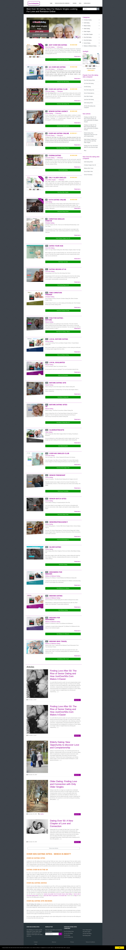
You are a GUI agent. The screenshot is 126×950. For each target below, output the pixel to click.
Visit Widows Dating (63, 610)
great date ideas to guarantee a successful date (55, 895)
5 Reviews (58, 113)
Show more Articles (53, 848)
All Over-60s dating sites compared (89, 106)
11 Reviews (60, 69)
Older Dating (87, 28)
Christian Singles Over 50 (90, 165)
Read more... (77, 699)
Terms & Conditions (90, 942)
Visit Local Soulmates (63, 375)
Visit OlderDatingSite (63, 445)
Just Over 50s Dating (89, 99)
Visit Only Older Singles (63, 192)
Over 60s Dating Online (89, 80)
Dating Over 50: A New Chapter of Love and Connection (61, 823)
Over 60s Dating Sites (34, 3)
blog (75, 895)
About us (54, 942)
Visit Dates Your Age (63, 261)
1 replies (42, 814)
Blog (80, 3)
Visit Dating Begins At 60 (63, 285)
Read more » (77, 56)
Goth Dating (86, 22)
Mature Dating (87, 25)
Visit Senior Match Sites (63, 514)
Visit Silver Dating (63, 564)
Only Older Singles (88, 34)
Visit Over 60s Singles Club (63, 467)
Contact (35, 942)
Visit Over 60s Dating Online (63, 148)
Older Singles (87, 31)
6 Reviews (60, 47)
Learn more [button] (68, 947)
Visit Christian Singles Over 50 (63, 238)
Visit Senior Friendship (63, 491)
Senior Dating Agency (89, 93)
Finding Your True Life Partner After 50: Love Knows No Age (91, 146)
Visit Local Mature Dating (63, 355)
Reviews (74, 3)
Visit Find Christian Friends (63, 310)
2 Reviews (60, 157)
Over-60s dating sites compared (62, 3)
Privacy (72, 942)
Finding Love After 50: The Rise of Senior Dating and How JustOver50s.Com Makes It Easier (91, 119)
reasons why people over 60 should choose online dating (58, 894)
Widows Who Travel (88, 168)
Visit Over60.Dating (63, 170)
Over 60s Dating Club (89, 89)
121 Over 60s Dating (89, 83)
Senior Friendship (88, 174)
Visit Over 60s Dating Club (63, 103)
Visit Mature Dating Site (62, 397)
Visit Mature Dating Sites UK (63, 422)
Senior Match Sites (88, 171)
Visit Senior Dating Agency (63, 125)
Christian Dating (87, 19)
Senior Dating (87, 43)
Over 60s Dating (87, 40)
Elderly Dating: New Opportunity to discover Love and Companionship (90, 134)
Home (51, 3)
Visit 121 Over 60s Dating (63, 81)
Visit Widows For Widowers (63, 633)
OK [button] (119, 947)
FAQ (36, 944)
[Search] (98, 9)
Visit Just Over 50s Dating (63, 59)
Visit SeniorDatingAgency (63, 539)
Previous (25, 27)
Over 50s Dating (87, 37)
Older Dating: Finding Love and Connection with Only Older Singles (90, 141)
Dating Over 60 (87, 3)
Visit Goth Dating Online (63, 211)
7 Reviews (60, 91)
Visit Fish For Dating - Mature (63, 331)
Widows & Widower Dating (90, 46)
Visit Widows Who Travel (63, 658)
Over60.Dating (87, 86)
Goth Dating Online (88, 102)
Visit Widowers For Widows (63, 588)
